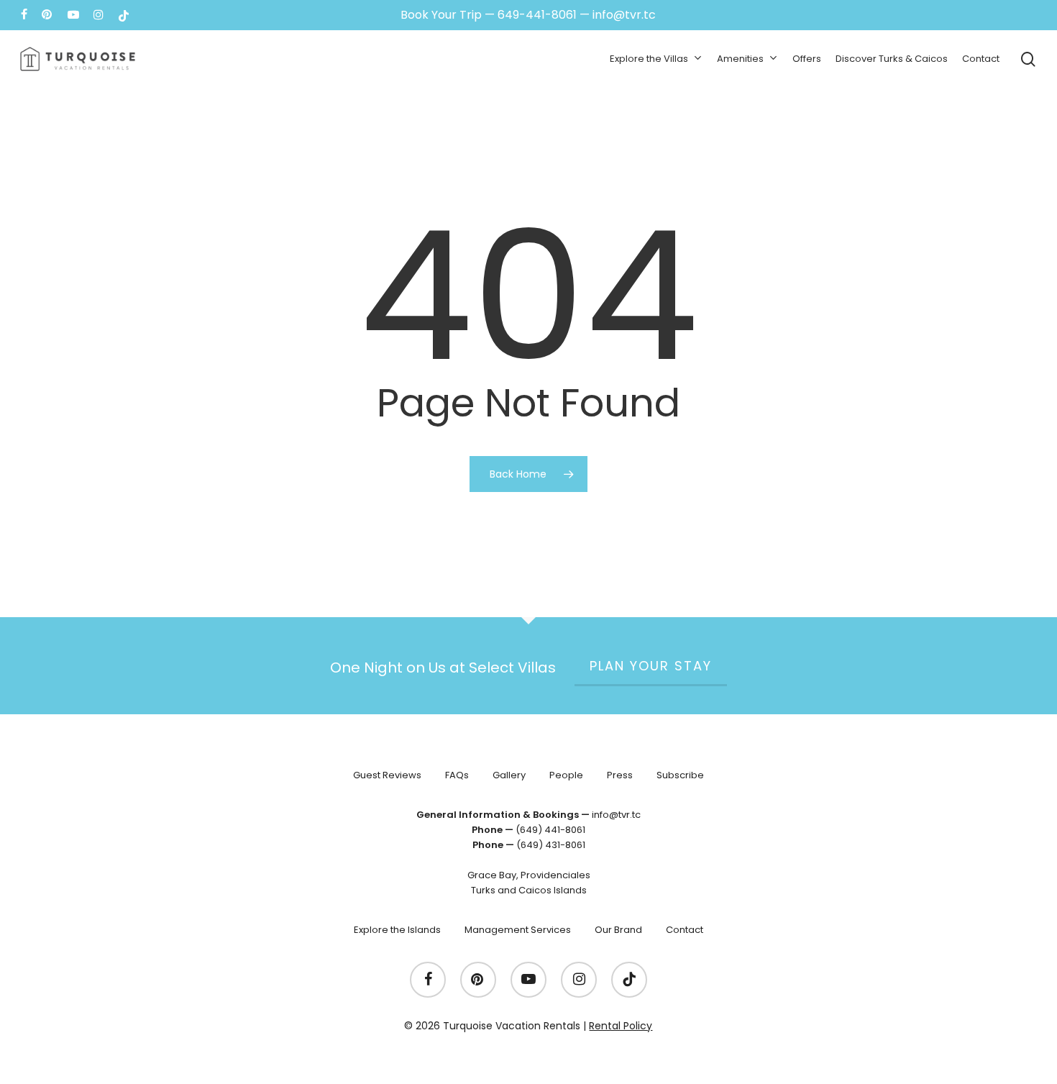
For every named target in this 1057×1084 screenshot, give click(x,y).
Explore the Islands (397, 930)
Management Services (518, 930)
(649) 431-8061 (550, 845)
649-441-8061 (537, 14)
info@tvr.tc (624, 14)
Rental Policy (620, 1026)
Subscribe (680, 775)
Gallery (509, 775)
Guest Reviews (387, 775)
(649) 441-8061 (550, 830)
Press (620, 775)
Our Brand (618, 930)
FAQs (457, 775)
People (566, 775)
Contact (684, 930)
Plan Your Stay (651, 666)
